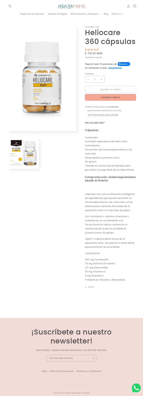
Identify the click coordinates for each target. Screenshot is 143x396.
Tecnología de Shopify (81, 393)
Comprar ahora (110, 97)
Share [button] (91, 287)
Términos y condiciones (88, 371)
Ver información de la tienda (103, 114)
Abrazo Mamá (65, 393)
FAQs (44, 371)
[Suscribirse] (93, 358)
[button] (10, 6)
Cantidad (89, 73)
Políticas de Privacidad (61, 371)
